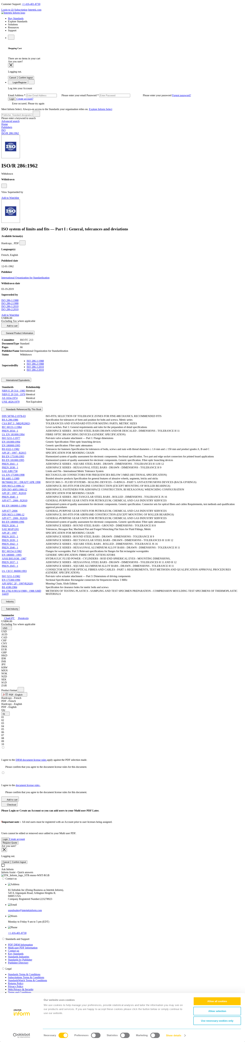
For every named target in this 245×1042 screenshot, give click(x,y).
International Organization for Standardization (25, 277)
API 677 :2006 (10, 510)
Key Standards (16, 953)
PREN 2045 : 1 (10, 565)
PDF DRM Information (20, 944)
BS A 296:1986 (10, 419)
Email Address (47, 95)
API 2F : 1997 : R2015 (14, 452)
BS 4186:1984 (9, 587)
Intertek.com (34, 9)
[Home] (13, 12)
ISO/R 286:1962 (10, 133)
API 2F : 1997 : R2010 (14, 493)
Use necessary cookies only (217, 1020)
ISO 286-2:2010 (9, 309)
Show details (173, 1035)
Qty (3, 710)
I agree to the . (21, 785)
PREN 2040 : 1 (10, 496)
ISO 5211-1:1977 (11, 438)
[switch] (95, 1035)
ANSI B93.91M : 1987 (14, 558)
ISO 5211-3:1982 (11, 576)
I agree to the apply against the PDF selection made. (44, 759)
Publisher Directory (18, 962)
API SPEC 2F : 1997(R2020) (17, 583)
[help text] (4, 186)
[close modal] (11, 65)
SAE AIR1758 (10, 471)
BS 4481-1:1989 (10, 478)
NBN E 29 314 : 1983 (13, 390)
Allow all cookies (217, 1001)
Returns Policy (16, 983)
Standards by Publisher (20, 959)
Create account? (24, 98)
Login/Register (19, 82)
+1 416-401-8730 (31, 4)
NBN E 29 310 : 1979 (13, 394)
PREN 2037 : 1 (10, 562)
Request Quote (10, 843)
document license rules (28, 785)
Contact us (13, 950)
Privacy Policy (15, 986)
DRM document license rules (31, 759)
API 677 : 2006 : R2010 (14, 500)
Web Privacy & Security (21, 989)
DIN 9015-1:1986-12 (13, 514)
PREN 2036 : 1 (10, 525)
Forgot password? (181, 95)
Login (11, 99)
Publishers (6, 127)
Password (129, 95)
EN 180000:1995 (11, 445)
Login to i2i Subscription (14, 9)
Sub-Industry (11, 609)
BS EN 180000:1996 (13, 521)
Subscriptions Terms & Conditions (26, 977)
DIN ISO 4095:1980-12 (14, 489)
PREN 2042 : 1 (10, 543)
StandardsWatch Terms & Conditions (27, 980)
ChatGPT (9, 618)
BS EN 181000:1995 (13, 460)
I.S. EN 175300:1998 (13, 474)
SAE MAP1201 (10, 529)
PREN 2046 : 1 (10, 547)
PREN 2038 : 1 (10, 467)
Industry (9, 601)
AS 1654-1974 (10, 398)
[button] (6, 628)
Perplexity (23, 618)
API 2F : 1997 (9, 532)
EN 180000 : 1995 (12, 554)
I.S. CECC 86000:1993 (14, 571)
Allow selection (217, 1011)
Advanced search (10, 121)
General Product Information (19, 333)
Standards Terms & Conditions (24, 974)
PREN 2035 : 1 (10, 536)
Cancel (12, 77)
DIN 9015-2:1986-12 (13, 485)
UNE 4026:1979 (11, 401)
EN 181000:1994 (11, 441)
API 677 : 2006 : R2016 (14, 518)
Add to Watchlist (10, 197)
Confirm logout (26, 77)
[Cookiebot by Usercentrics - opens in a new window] (21, 1035)
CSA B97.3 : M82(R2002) (16, 423)
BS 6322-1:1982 (10, 449)
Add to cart (12, 326)
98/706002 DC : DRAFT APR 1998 (21, 482)
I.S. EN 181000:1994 (13, 434)
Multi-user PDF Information (23, 947)
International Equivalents (17, 380)
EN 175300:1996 (11, 579)
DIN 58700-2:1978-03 (14, 416)
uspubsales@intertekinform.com (25, 910)
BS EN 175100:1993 (13, 456)
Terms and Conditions (19, 992)
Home (4, 124)
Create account (17, 839)
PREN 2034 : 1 (10, 430)
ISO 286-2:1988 (9, 303)
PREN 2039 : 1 (10, 540)
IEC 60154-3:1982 (12, 551)
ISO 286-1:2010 (9, 306)
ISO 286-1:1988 (9, 300)
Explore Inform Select (100, 109)
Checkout (11, 804)
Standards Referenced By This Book (23, 409)
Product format (9, 690)
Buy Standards (16, 18)
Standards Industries (18, 956)
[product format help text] (21, 689)
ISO (3, 130)
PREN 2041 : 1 (10, 463)
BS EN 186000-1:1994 (14, 505)
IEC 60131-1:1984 (12, 427)
